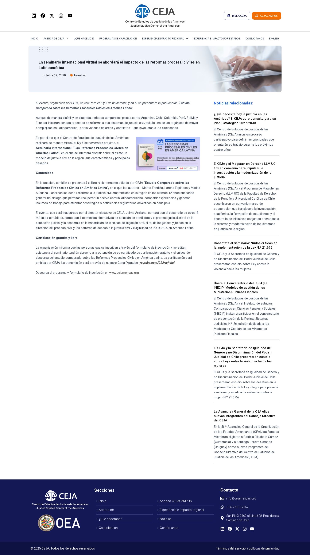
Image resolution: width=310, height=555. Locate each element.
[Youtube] (70, 16)
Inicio (34, 38)
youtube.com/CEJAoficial (157, 263)
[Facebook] (43, 16)
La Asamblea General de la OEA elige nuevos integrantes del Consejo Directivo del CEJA (244, 416)
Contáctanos (254, 38)
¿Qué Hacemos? (84, 38)
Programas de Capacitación (118, 38)
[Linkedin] (34, 16)
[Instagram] (61, 16)
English (274, 38)
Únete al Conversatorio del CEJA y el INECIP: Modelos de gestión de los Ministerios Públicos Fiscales (241, 287)
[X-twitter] (52, 16)
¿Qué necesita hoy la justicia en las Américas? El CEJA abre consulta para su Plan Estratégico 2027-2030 (245, 118)
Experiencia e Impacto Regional (163, 38)
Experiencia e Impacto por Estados (217, 38)
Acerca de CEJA (53, 38)
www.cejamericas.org (124, 273)
